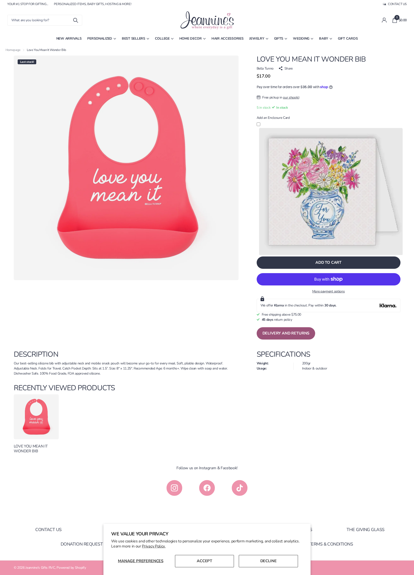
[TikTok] (239, 488)
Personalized (99, 38)
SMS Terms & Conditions (326, 544)
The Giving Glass (365, 529)
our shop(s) (291, 97)
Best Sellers (133, 38)
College (162, 38)
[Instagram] (174, 488)
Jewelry (256, 38)
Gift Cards (348, 38)
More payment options (328, 291)
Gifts (278, 38)
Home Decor (190, 38)
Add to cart (328, 262)
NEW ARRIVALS (69, 38)
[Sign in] (384, 20)
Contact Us (48, 529)
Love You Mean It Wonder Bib (31, 449)
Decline (268, 561)
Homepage (13, 50)
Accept (204, 561)
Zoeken (75, 20)
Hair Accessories (227, 38)
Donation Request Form (88, 544)
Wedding (301, 38)
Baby (323, 38)
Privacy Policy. (153, 546)
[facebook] (207, 488)
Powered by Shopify (71, 567)
